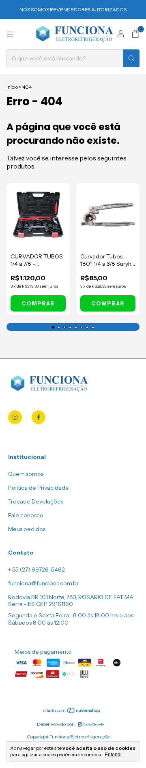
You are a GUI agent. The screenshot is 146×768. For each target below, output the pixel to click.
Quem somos (25, 474)
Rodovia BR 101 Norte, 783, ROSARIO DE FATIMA (70, 597)
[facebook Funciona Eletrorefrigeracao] (38, 417)
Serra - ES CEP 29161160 (40, 604)
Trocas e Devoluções (35, 501)
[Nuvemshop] (72, 712)
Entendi (113, 754)
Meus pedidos (26, 529)
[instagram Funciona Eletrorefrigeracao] (15, 417)
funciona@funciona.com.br (43, 583)
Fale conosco (25, 515)
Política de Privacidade (38, 487)
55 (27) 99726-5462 (38, 569)
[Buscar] (131, 58)
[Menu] (10, 34)
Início (12, 87)
